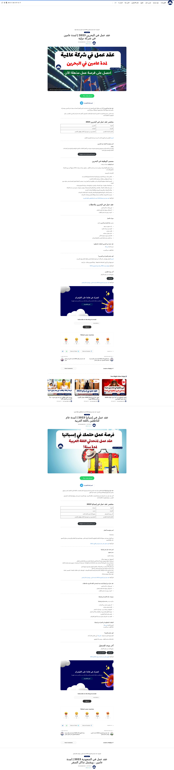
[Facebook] (20, 2)
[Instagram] (15, 2)
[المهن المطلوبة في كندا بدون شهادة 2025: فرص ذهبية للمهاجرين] (114, 387)
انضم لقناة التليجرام (88, 103)
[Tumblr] (12, 2)
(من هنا (105, 625)
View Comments (69, 368)
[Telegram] (8, 2)
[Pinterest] (16, 2)
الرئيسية (97, 29)
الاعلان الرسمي (101, 652)
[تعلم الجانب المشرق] (170, 2)
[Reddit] (10, 2)
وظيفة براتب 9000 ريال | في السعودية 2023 (99, 265)
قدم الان (110, 278)
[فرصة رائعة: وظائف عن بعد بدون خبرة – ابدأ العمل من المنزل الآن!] (60, 387)
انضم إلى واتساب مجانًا (87, 95)
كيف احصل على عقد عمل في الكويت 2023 (99, 543)
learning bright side (82, 41)
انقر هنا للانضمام (87, 304)
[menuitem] (114, 2)
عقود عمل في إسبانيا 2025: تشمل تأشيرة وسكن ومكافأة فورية (88, 398)
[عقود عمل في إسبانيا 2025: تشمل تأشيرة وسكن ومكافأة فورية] (87, 387)
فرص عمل (87, 32)
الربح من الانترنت (67, 394)
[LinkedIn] (13, 2)
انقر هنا (112, 137)
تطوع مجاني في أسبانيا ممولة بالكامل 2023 (99, 656)
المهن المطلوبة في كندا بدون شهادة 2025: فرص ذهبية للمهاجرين (115, 398)
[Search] (2, 2)
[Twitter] (18, 2)
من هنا (107, 246)
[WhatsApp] (88, 44)
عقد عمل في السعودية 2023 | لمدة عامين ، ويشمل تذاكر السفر (95, 282)
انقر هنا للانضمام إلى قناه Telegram (87, 154)
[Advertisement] (87, 15)
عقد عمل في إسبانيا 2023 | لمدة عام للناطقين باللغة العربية (96, 198)
